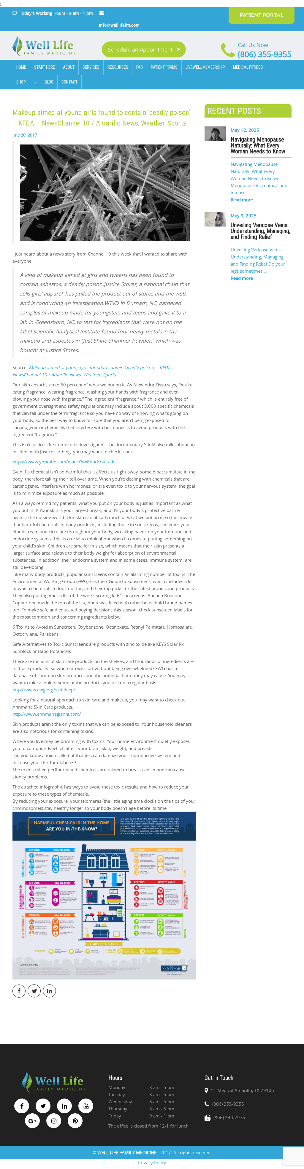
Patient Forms (164, 67)
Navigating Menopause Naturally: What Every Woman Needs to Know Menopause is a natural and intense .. (259, 178)
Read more (242, 200)
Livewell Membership (205, 67)
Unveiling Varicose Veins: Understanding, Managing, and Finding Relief (260, 230)
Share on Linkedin (49, 991)
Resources (117, 67)
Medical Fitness (248, 67)
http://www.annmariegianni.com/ (46, 714)
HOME (21, 67)
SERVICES (91, 67)
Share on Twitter (34, 991)
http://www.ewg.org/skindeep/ (43, 690)
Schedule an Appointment (141, 49)
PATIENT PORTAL (261, 15)
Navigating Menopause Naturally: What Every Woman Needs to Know (258, 145)
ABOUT (69, 67)
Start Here (44, 67)
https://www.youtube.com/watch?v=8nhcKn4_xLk (63, 462)
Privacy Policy (152, 1162)
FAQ (139, 67)
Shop (21, 82)
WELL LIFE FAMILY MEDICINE (127, 1152)
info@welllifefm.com (119, 25)
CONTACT (69, 82)
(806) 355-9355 (265, 54)
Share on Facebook (19, 991)
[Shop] (35, 82)
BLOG (49, 82)
